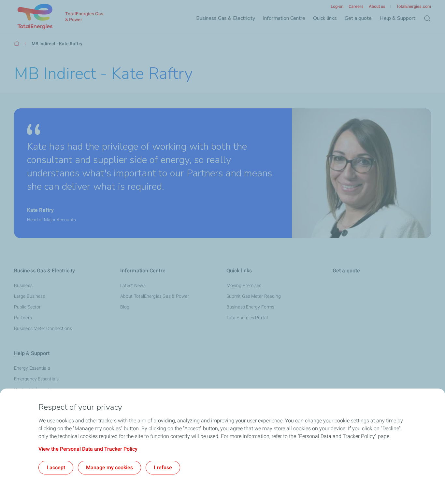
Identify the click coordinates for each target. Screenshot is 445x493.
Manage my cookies (109, 467)
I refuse (163, 467)
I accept (56, 467)
